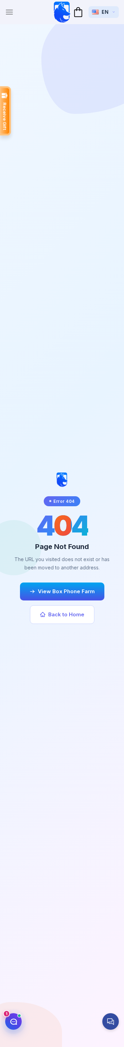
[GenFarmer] (62, 12)
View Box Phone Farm (66, 591)
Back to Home (66, 614)
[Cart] (78, 12)
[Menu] (9, 11)
